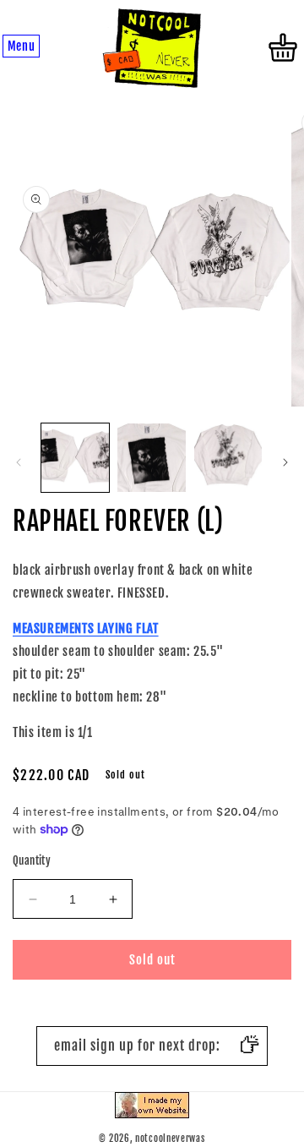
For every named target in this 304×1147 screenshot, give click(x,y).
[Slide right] (285, 462)
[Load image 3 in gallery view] (228, 457)
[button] (21, 47)
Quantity (32, 860)
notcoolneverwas (170, 1138)
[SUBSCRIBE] (248, 1046)
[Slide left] (18, 462)
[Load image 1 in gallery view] (75, 457)
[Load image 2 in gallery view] (151, 457)
